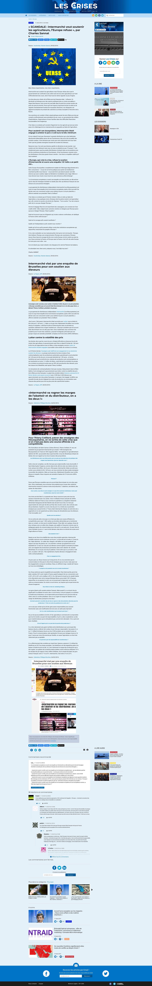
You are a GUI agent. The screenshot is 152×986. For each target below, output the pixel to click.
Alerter (46, 803)
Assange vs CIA (114, 128)
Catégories (42, 15)
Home (29, 19)
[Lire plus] (53, 740)
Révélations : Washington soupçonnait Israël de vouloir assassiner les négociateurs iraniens (116, 777)
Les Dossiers (32, 15)
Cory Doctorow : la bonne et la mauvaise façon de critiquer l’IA (117, 102)
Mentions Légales (73, 983)
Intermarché (60, 311)
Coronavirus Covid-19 (116, 139)
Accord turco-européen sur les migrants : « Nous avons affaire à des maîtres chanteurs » (68, 913)
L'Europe (35, 19)
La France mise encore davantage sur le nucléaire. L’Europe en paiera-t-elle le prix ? (116, 91)
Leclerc (65, 321)
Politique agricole (39, 36)
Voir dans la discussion (38, 787)
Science (112, 98)
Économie (113, 763)
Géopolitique (69, 956)
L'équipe (41, 983)
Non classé (113, 773)
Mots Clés (52, 15)
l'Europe (31, 22)
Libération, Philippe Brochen (42, 403)
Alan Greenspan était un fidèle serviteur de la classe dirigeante (116, 113)
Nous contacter (32, 983)
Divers (67, 939)
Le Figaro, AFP (38, 274)
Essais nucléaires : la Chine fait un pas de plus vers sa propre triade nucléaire (116, 755)
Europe (32, 36)
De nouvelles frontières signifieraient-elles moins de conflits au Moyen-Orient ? (69, 947)
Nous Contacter (63, 15)
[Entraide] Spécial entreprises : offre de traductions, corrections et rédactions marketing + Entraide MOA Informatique (68, 930)
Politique (113, 109)
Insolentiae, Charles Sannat (42, 45)
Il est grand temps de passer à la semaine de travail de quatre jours (115, 766)
